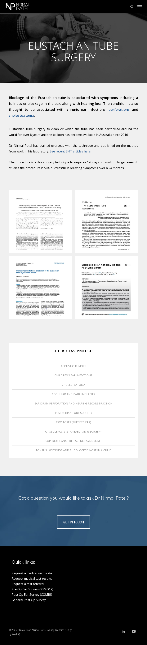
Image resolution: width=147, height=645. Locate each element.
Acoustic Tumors (73, 366)
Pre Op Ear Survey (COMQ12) (32, 589)
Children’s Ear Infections (73, 375)
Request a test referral (28, 584)
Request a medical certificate (32, 573)
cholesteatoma (21, 115)
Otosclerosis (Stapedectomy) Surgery (73, 431)
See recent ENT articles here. (70, 151)
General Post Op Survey (29, 600)
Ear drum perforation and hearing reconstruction (73, 403)
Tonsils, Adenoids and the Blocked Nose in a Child (73, 450)
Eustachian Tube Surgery (73, 413)
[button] (139, 7)
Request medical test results (32, 578)
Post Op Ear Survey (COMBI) (32, 594)
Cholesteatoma (73, 385)
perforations (119, 109)
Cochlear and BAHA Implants (73, 394)
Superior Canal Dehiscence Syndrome (73, 441)
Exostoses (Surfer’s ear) (73, 422)
